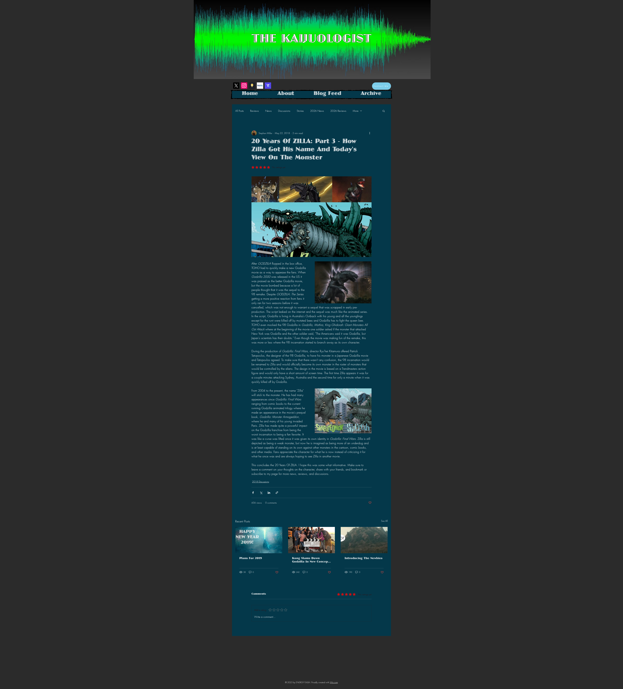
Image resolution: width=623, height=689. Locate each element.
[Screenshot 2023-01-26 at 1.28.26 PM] (268, 85)
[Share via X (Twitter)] (261, 492)
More (355, 111)
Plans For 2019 (250, 559)
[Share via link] (276, 492)
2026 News (317, 111)
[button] (383, 111)
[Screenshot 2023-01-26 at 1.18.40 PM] (252, 85)
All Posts (239, 111)
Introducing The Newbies (363, 559)
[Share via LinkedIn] (268, 492)
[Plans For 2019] (258, 540)
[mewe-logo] (260, 85)
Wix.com (334, 682)
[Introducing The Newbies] (364, 540)
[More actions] (370, 133)
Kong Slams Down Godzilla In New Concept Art (310, 560)
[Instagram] (244, 85)
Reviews (254, 111)
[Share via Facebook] (253, 492)
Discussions (284, 111)
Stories (300, 111)
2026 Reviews (338, 111)
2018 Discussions (260, 481)
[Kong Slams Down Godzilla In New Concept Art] (311, 540)
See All (384, 520)
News (268, 111)
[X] (236, 85)
